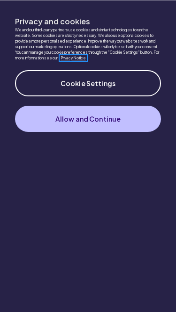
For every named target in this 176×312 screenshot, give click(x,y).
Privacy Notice (73, 58)
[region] (88, 156)
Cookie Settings (88, 83)
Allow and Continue (88, 119)
